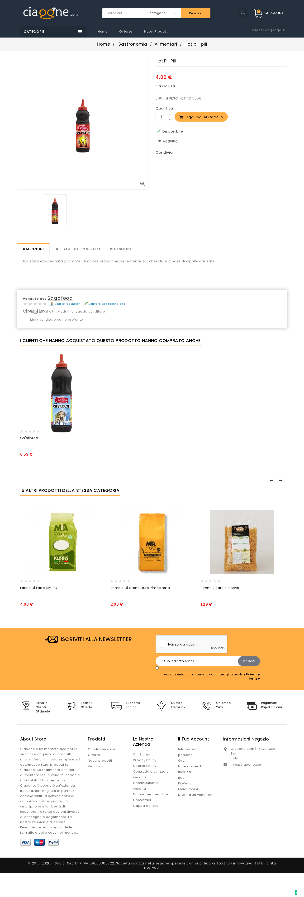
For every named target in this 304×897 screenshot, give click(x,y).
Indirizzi (184, 772)
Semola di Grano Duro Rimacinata (140, 587)
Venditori (96, 766)
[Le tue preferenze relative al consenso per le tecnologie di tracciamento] (295, 892)
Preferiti (185, 783)
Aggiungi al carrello (201, 117)
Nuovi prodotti (156, 31)
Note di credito (191, 766)
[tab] (33, 248)
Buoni (183, 777)
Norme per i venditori (151, 794)
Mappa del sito (146, 805)
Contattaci (142, 800)
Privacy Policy (145, 760)
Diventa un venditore (196, 795)
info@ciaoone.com (247, 764)
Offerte (125, 31)
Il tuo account (193, 739)
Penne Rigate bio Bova (220, 587)
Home (102, 31)
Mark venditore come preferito (56, 319)
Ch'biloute (29, 438)
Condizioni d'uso (102, 749)
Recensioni (120, 249)
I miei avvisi (188, 789)
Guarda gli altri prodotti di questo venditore (67, 311)
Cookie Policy (144, 766)
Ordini (183, 760)
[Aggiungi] (34, 430)
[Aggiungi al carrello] (25, 430)
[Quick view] (43, 430)
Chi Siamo (141, 754)
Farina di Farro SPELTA (39, 587)
